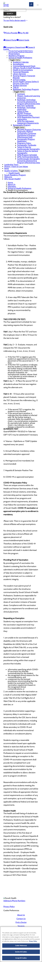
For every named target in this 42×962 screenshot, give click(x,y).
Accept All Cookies (20, 958)
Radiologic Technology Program (26, 90)
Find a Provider (11, 33)
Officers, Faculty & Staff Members (26, 68)
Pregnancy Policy (24, 143)
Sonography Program (22, 126)
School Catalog (19, 79)
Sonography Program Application (26, 140)
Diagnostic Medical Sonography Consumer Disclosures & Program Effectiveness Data (26, 134)
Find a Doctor (21, 922)
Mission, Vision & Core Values (16, 166)
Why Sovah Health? (12, 179)
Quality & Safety (17, 171)
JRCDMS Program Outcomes (29, 129)
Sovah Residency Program (15, 175)
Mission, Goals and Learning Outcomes (28, 97)
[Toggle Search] (31, 4)
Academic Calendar (21, 62)
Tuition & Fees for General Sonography (27, 152)
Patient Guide (23, 40)
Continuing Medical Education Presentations (21, 53)
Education (12, 186)
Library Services (19, 74)
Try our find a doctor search (14, 20)
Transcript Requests (21, 72)
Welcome (8, 177)
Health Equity (14, 173)
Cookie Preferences (21, 945)
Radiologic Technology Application (26, 108)
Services (21, 926)
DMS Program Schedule (27, 155)
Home (10, 182)
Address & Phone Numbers (14, 901)
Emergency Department (15, 47)
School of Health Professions (20, 58)
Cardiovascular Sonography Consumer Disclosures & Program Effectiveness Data (28, 161)
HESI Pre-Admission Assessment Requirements (28, 122)
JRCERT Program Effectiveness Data (24, 114)
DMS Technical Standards (27, 157)
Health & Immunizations (23, 70)
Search (10, 14)
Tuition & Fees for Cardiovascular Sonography (28, 148)
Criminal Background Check (24, 66)
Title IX (16, 87)
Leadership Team (11, 164)
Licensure (21, 94)
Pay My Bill (23, 33)
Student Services (20, 85)
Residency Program (16, 55)
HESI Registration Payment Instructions (28, 118)
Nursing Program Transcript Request (24, 77)
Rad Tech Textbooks (25, 105)
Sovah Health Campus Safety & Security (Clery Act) (26, 82)
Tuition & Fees (22, 111)
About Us (11, 184)
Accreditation (18, 64)
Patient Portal (10, 40)
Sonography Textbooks (26, 145)
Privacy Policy (9, 906)
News (6, 168)
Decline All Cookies (21, 952)
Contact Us (21, 919)
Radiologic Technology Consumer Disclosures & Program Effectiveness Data (28, 102)
